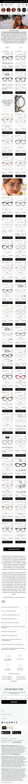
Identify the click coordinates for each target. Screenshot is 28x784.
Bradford (17, 234)
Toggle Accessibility (17, 742)
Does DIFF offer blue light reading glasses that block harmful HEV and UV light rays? (13, 649)
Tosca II (4, 429)
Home (2, 27)
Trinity (17, 299)
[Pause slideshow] (26, 1)
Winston (4, 66)
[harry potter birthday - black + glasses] (7, 79)
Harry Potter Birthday (5, 88)
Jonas (16, 129)
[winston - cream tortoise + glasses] (7, 508)
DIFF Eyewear (9, 782)
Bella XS (4, 129)
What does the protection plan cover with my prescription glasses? (11, 640)
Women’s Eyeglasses (7, 679)
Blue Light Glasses (21, 677)
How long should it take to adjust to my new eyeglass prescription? (13, 627)
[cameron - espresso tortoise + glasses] (21, 142)
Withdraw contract (5, 742)
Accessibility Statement (7, 740)
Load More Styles (14, 549)
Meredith (4, 495)
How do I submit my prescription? (8, 611)
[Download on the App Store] (5, 732)
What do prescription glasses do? (9, 618)
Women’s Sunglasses (7, 677)
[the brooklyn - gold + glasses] (21, 420)
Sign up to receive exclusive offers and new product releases (14, 693)
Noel (3, 277)
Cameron (17, 150)
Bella (16, 88)
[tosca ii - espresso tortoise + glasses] (7, 530)
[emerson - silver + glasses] (7, 225)
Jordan (17, 66)
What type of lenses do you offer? (9, 631)
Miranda (17, 473)
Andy (16, 495)
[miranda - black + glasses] (21, 465)
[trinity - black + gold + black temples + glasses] (7, 334)
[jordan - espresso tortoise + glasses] (21, 58)
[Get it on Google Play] (16, 732)
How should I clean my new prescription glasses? (12, 644)
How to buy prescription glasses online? (10, 607)
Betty (16, 385)
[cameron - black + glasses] (7, 377)
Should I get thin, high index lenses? (9, 635)
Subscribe (14, 702)
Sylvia (3, 172)
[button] (2, 5)
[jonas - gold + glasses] (21, 120)
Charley (4, 320)
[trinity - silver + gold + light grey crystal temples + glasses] (21, 290)
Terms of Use (4, 738)
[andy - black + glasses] (21, 486)
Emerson (4, 231)
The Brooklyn (18, 429)
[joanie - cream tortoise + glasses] (21, 164)
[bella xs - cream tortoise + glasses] (7, 120)
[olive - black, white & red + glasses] (7, 247)
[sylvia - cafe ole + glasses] (7, 164)
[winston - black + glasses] (7, 58)
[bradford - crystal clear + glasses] (21, 225)
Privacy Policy (12, 738)
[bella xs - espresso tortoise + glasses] (21, 530)
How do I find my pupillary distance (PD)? (10, 615)
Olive (3, 255)
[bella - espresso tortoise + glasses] (21, 79)
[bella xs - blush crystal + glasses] (21, 508)
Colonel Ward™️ (4, 451)
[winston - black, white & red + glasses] (7, 204)
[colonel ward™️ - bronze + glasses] (7, 442)
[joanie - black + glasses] (21, 204)
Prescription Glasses (21, 679)
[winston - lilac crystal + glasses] (7, 142)
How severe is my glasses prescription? (10, 622)
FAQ (23, 42)
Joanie (16, 172)
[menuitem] (18, 5)
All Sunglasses (14, 681)
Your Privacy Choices (19, 740)
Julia (3, 364)
